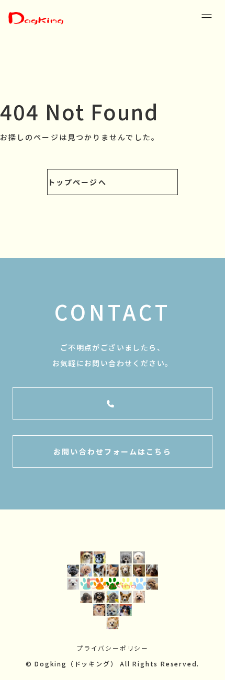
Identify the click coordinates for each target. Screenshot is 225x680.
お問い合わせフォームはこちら (112, 451)
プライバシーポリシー (112, 647)
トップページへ (77, 182)
